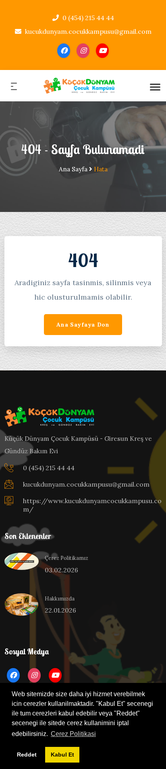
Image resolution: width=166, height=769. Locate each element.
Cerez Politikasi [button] (73, 733)
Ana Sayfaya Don (83, 324)
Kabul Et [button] (62, 754)
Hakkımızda (60, 598)
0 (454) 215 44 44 (87, 18)
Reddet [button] (27, 754)
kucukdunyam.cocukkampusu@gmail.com (87, 31)
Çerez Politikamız (66, 558)
